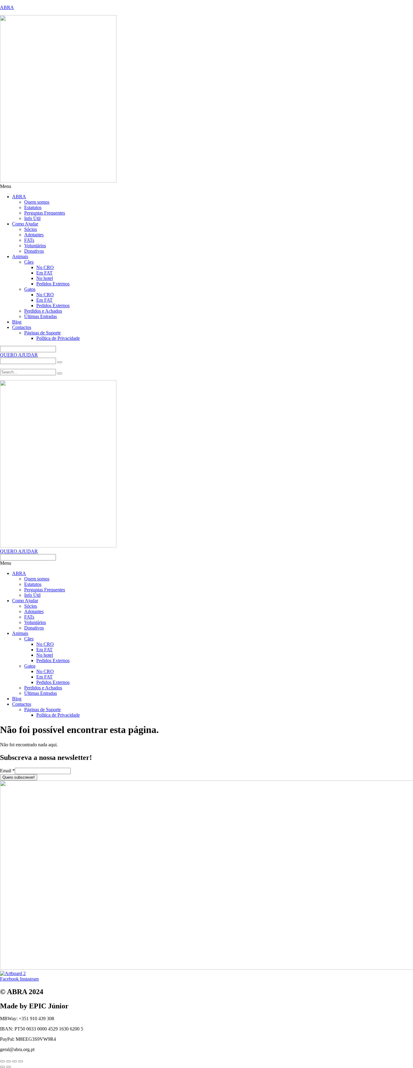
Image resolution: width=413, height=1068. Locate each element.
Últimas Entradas (40, 316)
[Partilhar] (14, 1061)
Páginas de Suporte (42, 332)
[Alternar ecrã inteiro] (8, 1061)
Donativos (34, 251)
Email (7, 770)
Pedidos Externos (53, 283)
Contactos (21, 327)
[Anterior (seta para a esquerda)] (2, 1067)
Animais (20, 256)
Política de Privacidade (58, 338)
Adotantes (34, 234)
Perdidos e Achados (43, 311)
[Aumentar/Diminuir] (2, 1061)
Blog (16, 321)
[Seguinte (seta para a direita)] (8, 1067)
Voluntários (35, 245)
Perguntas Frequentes (44, 212)
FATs (29, 240)
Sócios (30, 229)
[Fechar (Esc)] (20, 1061)
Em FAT (44, 272)
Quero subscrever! (18, 777)
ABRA (7, 7)
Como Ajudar (25, 223)
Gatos (29, 289)
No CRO (45, 267)
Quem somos (36, 202)
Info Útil (32, 218)
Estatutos (32, 207)
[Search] (59, 362)
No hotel (44, 278)
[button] (206, 186)
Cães (29, 262)
